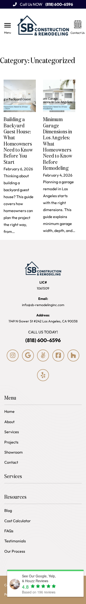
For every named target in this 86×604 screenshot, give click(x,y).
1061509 (43, 285)
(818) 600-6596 (43, 340)
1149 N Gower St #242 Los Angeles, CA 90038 (43, 318)
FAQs (8, 530)
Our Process (14, 551)
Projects (11, 442)
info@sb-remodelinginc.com (43, 301)
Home (9, 411)
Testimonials (15, 541)
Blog (8, 510)
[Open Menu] (7, 25)
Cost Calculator (17, 520)
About (9, 421)
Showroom (13, 452)
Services (11, 431)
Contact (11, 462)
